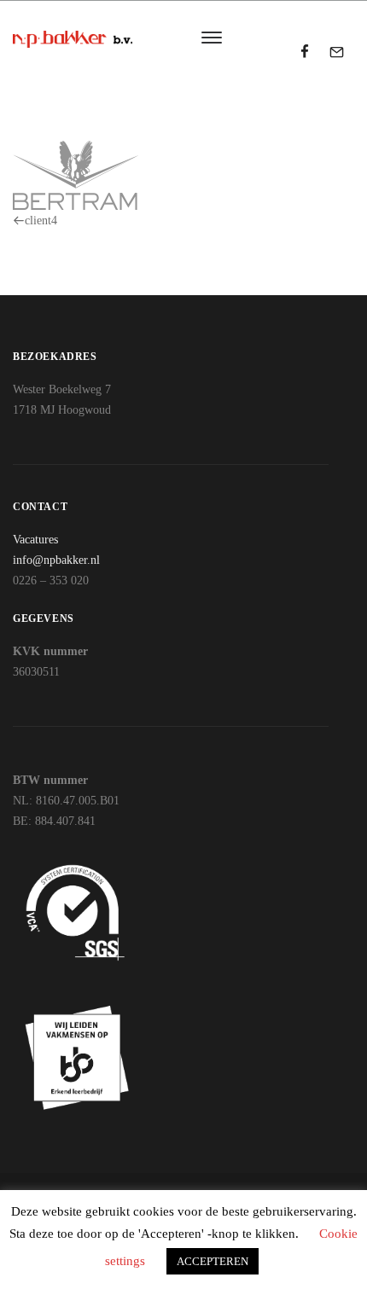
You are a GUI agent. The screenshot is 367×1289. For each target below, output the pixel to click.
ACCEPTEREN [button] (212, 1261)
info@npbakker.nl (56, 560)
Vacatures (35, 539)
